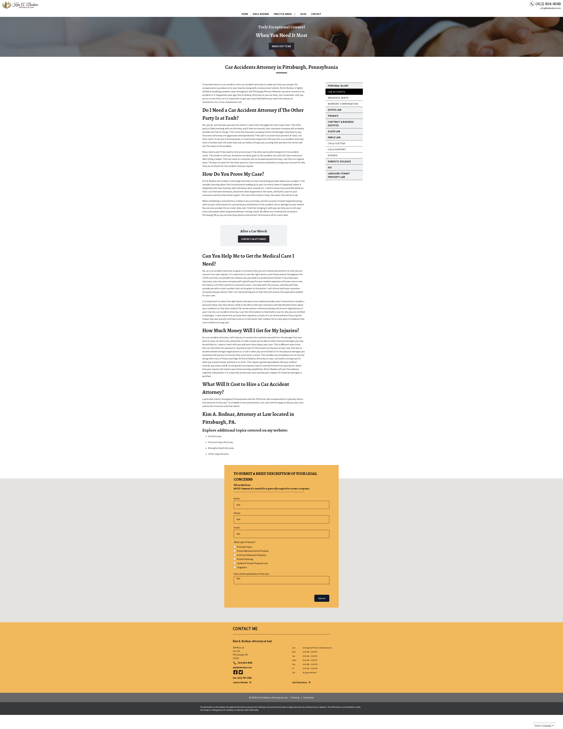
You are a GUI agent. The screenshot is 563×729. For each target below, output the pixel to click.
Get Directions (299, 682)
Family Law (334, 137)
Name (237, 498)
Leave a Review (240, 682)
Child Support (337, 149)
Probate (333, 115)
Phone (237, 513)
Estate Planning (245, 559)
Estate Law (334, 109)
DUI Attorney (214, 436)
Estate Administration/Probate (253, 550)
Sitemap (295, 697)
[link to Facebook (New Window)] (235, 672)
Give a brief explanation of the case (251, 573)
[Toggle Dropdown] (294, 14)
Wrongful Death (338, 97)
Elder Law (334, 131)
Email (237, 527)
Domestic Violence (339, 161)
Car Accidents (336, 91)
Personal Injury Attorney (220, 442)
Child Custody (336, 143)
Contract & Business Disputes (251, 555)
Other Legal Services (218, 453)
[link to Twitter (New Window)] (241, 672)
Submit (321, 598)
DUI (330, 167)
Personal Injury (338, 85)
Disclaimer (308, 697)
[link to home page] (20, 6)
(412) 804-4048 (244, 662)
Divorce (333, 155)
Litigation (242, 567)
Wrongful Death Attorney (221, 448)
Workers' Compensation (343, 103)
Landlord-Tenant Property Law (252, 563)
